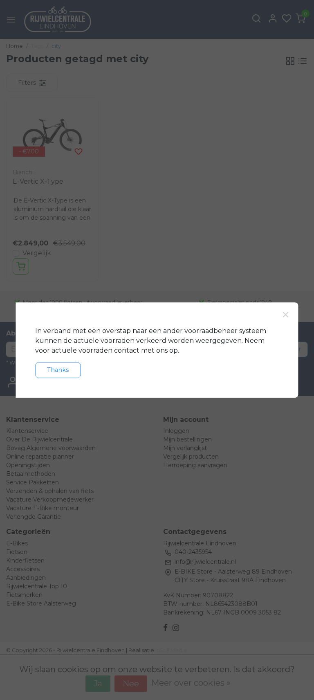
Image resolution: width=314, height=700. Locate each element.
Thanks (58, 370)
